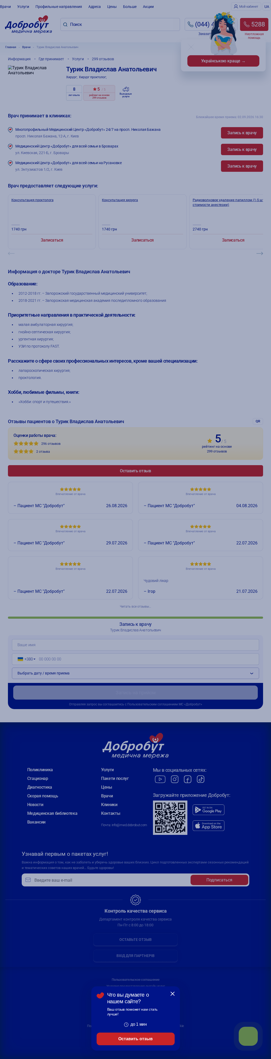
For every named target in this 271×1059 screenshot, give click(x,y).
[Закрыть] (172, 994)
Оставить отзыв (135, 1039)
